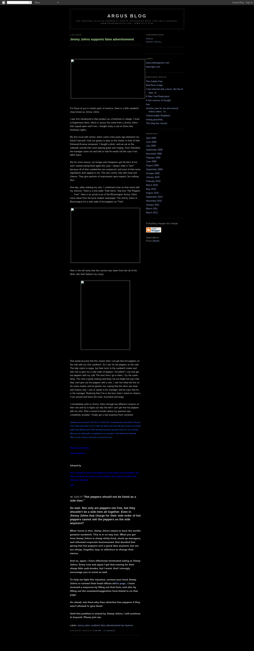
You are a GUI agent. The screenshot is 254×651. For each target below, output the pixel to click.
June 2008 (151, 142)
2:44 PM (97, 630)
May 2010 (151, 189)
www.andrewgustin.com (157, 62)
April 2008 (151, 138)
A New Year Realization (157, 96)
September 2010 (154, 197)
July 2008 (151, 145)
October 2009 (152, 173)
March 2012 (152, 212)
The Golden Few (154, 81)
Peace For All (154, 42)
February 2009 (153, 157)
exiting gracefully (154, 119)
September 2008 (154, 149)
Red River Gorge (154, 85)
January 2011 (152, 204)
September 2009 (154, 169)
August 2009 (152, 165)
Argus (149, 39)
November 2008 (154, 153)
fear (148, 104)
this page (120, 583)
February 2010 (153, 181)
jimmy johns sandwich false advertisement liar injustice (105, 625)
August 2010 (152, 193)
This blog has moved (156, 123)
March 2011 (152, 208)
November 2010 (154, 201)
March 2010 (152, 185)
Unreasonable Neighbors (158, 115)
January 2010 (152, 177)
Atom (156, 241)
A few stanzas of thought (158, 100)
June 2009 (151, 161)
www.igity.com (153, 66)
